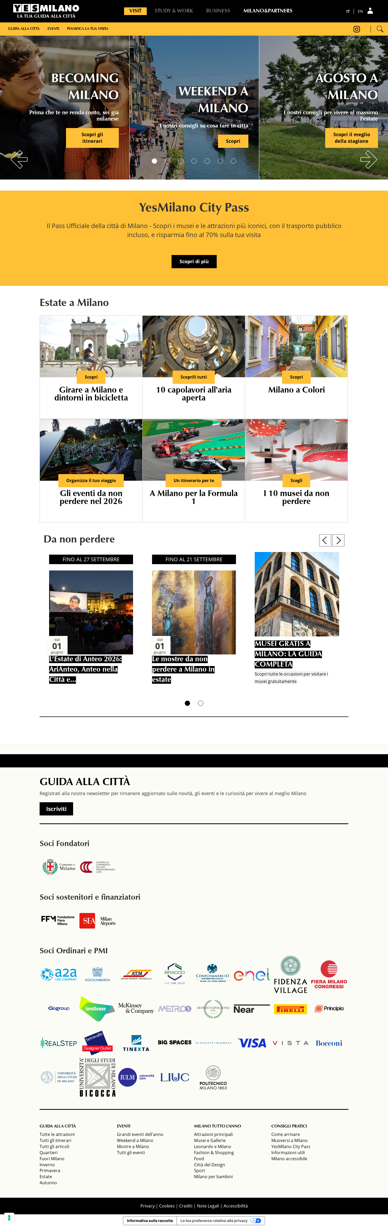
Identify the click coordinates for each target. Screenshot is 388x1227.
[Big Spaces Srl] (175, 1043)
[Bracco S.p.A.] (175, 974)
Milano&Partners (267, 11)
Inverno (47, 1165)
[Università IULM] (136, 1077)
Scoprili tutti (194, 377)
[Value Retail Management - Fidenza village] (291, 974)
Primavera (50, 1170)
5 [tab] (207, 161)
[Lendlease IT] (97, 1008)
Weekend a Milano (135, 1140)
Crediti (185, 1206)
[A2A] (59, 974)
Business (218, 11)
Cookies (167, 1206)
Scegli (296, 480)
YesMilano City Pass (290, 1146)
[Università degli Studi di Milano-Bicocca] (97, 1077)
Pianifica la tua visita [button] (87, 29)
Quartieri (49, 1152)
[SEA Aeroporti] (97, 921)
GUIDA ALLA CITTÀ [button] (58, 1126)
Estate (46, 1176)
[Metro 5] (175, 1008)
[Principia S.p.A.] (329, 1008)
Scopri (233, 141)
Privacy (147, 1206)
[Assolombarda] (97, 974)
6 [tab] (220, 161)
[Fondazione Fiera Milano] (59, 921)
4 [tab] (194, 161)
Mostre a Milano (133, 1146)
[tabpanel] (65, 106)
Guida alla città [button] (24, 29)
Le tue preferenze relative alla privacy (214, 1220)
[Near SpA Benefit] (252, 1008)
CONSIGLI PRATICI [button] (289, 1126)
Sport (199, 1170)
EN (360, 11)
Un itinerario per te (194, 480)
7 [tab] (233, 161)
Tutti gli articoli (54, 1146)
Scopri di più (194, 261)
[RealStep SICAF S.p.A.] (59, 1043)
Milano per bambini (213, 1176)
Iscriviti (56, 809)
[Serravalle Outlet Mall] (97, 1043)
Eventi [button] (53, 29)
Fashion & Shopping (214, 1152)
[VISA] (252, 1043)
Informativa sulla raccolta (150, 1220)
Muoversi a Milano (289, 1140)
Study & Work (174, 11)
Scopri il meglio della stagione (351, 137)
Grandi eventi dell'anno (140, 1134)
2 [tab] (167, 161)
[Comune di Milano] (59, 867)
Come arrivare (285, 1134)
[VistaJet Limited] (291, 1043)
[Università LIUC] (175, 1077)
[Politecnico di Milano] (213, 1077)
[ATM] (136, 974)
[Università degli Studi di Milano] (59, 1077)
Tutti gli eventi (131, 1152)
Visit (135, 11)
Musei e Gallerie (210, 1140)
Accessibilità (236, 1206)
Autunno (48, 1183)
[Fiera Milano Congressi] (329, 974)
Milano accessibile (289, 1159)
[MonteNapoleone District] (213, 1008)
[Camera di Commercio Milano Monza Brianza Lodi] (97, 867)
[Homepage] (46, 8)
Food (199, 1159)
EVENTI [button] (123, 1126)
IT (348, 11)
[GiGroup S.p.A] (59, 1008)
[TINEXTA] (136, 1043)
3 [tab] (180, 161)
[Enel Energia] (252, 974)
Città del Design (209, 1165)
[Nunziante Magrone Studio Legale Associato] (213, 1043)
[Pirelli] (291, 1008)
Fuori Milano (52, 1159)
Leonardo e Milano (212, 1146)
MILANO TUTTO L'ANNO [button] (217, 1126)
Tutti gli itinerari (55, 1140)
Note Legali (208, 1206)
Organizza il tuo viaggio (91, 480)
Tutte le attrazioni (57, 1134)
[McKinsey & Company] (136, 1008)
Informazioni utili (288, 1152)
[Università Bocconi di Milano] (329, 1043)
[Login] (371, 10)
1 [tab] (154, 161)
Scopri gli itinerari (92, 137)
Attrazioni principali (213, 1134)
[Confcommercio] (213, 974)
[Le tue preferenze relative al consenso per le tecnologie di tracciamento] (9, 1218)
